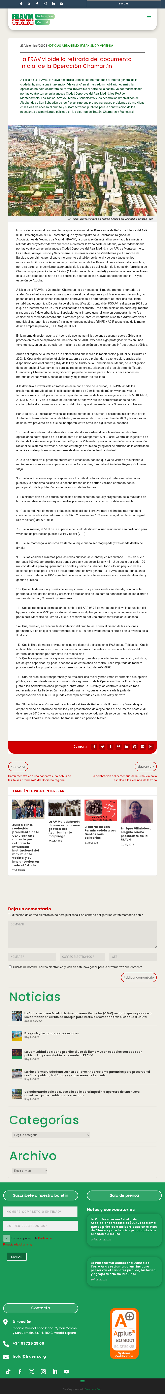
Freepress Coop (93, 1389)
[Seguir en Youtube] (61, 3)
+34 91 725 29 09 (28, 1343)
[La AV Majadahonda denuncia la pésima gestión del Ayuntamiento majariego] (64, 808)
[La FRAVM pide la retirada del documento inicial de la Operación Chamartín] (82, 170)
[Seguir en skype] (29, 3)
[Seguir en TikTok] (21, 3)
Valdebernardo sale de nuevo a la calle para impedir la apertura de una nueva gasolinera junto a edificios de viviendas (82, 1093)
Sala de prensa (124, 1195)
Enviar (16, 1256)
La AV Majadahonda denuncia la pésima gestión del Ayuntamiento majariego (64, 829)
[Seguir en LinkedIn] (53, 3)
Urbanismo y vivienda (96, 45)
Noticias (54, 45)
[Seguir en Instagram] (45, 3)
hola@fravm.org (29, 1356)
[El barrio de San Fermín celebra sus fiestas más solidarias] (101, 810)
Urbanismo (70, 45)
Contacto (40, 1308)
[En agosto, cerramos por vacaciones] (17, 1036)
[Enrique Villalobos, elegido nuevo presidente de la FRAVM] (137, 811)
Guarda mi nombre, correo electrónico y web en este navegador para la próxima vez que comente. (78, 967)
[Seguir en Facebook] (37, 3)
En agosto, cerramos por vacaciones (51, 1033)
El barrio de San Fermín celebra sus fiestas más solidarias (100, 832)
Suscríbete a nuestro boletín (40, 1195)
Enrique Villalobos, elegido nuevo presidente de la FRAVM (136, 834)
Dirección (22, 1321)
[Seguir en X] (32, 1372)
